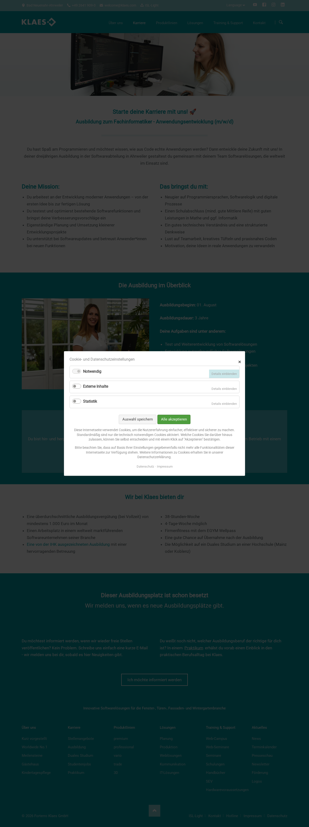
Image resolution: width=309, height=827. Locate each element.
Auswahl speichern (137, 419)
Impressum (165, 466)
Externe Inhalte (95, 386)
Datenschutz (145, 466)
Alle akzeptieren (174, 419)
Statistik (90, 401)
